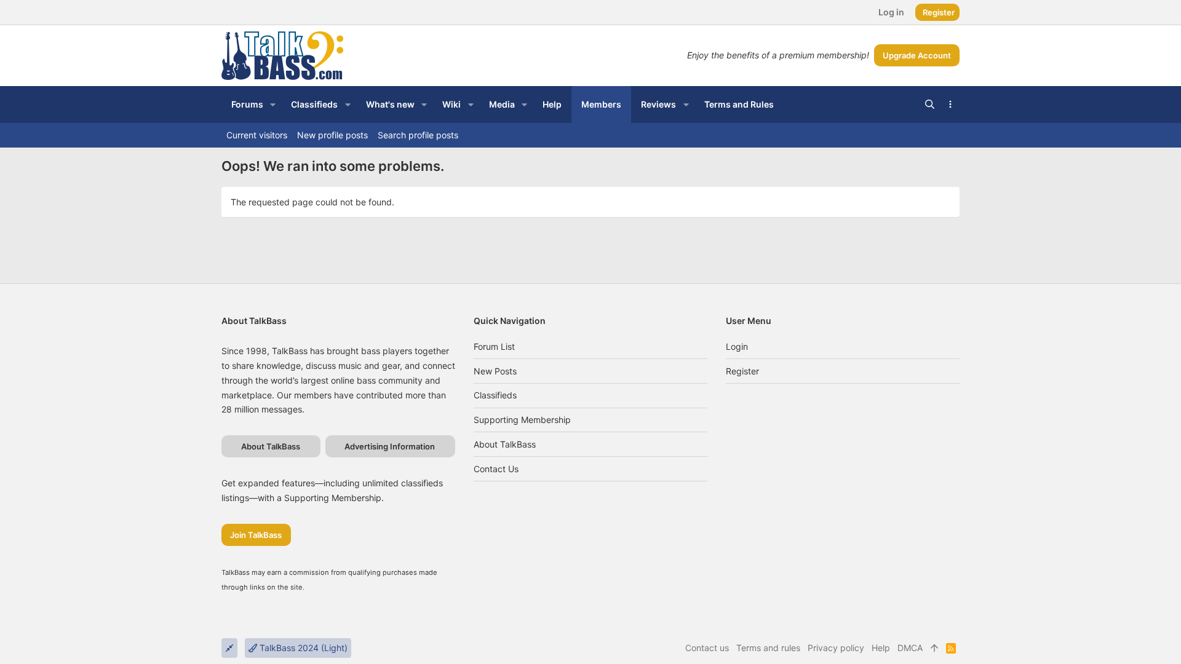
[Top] (934, 648)
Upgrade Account (917, 55)
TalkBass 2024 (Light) (302, 647)
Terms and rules (768, 647)
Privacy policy (836, 647)
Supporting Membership (522, 419)
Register (742, 371)
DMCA (910, 647)
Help (881, 647)
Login (737, 346)
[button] (272, 104)
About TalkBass (505, 444)
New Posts (495, 371)
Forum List (494, 346)
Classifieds (495, 395)
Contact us (496, 469)
